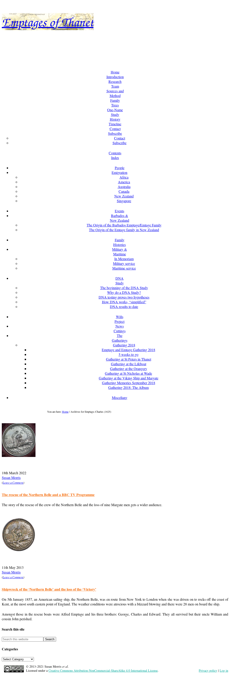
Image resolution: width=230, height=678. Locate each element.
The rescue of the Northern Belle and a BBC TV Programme (48, 494)
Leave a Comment (13, 482)
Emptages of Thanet (47, 21)
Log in (224, 670)
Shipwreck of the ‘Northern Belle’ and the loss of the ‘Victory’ (49, 589)
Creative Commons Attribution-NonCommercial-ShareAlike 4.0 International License (103, 670)
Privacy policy (208, 670)
